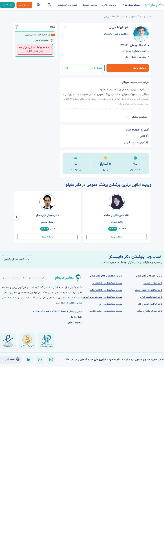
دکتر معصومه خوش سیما (148, 290)
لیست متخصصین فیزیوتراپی (107, 283)
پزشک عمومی (135, 17)
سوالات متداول (74, 323)
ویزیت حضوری (89, 5)
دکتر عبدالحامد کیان (151, 297)
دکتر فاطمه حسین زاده (150, 304)
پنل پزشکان (24, 5)
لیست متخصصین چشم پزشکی (105, 311)
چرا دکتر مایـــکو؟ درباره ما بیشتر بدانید (25, 278)
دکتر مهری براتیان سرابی (149, 311)
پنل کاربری (7, 5)
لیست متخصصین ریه (110, 304)
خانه (148, 17)
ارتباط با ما (76, 317)
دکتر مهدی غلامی (153, 283)
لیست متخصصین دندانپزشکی (106, 290)
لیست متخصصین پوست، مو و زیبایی (102, 297)
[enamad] (8, 341)
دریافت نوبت (117, 237)
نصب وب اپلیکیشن (67, 5)
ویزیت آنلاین (109, 5)
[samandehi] (27, 341)
